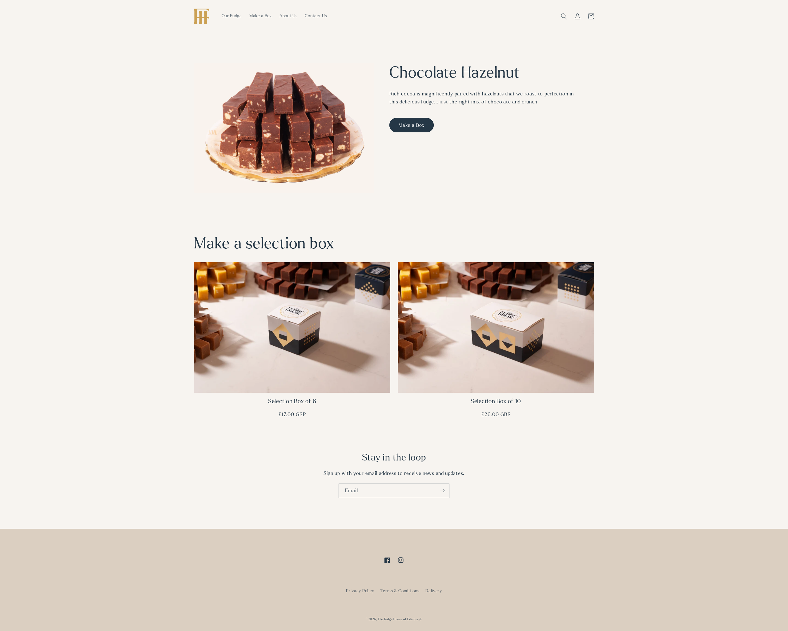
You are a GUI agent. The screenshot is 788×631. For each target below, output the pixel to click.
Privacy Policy (360, 591)
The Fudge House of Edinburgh (400, 619)
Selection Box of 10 (496, 401)
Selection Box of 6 (292, 401)
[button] (564, 16)
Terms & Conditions (400, 591)
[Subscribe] (442, 491)
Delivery (433, 591)
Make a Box (411, 125)
